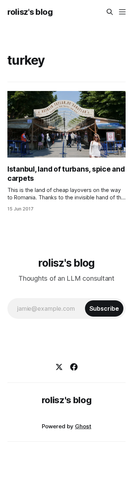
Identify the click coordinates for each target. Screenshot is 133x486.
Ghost (83, 426)
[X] (59, 367)
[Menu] (122, 12)
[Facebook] (74, 367)
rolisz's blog (30, 12)
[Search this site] (110, 12)
